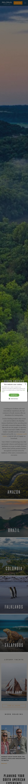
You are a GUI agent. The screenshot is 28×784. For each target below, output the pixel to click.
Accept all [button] (14, 395)
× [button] (25, 384)
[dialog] (14, 392)
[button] (14, 399)
